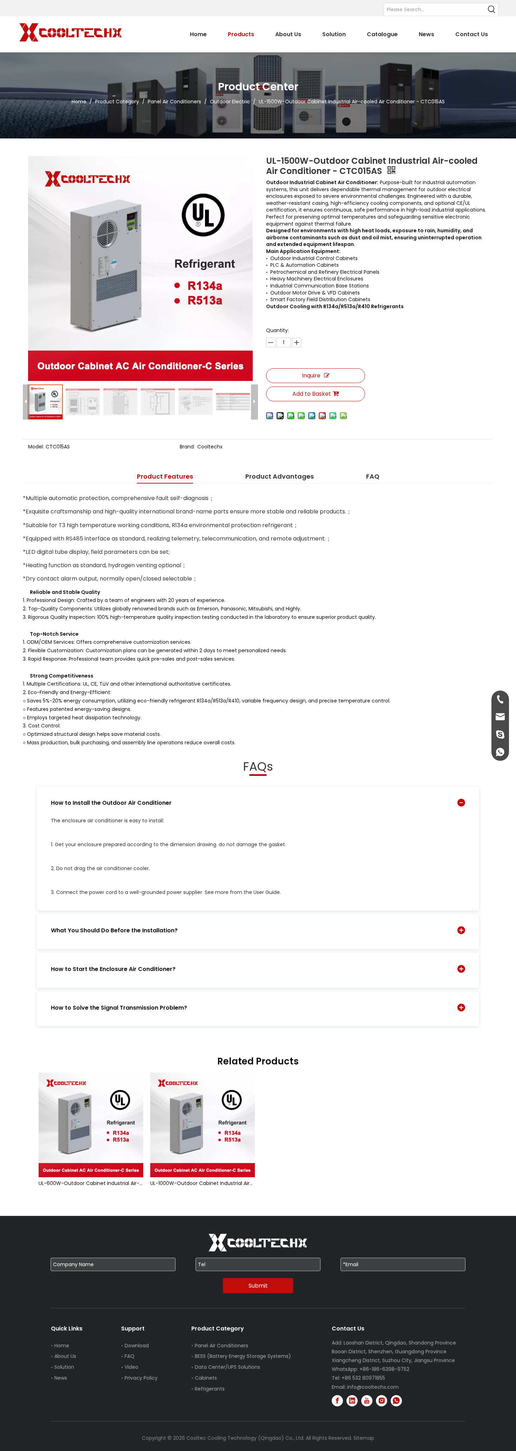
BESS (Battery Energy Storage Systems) (243, 1356)
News (60, 1377)
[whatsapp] (396, 1400)
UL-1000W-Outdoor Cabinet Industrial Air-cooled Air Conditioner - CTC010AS (202, 1183)
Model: (36, 446)
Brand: (187, 446)
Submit (258, 1286)
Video (131, 1367)
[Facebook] (337, 1400)
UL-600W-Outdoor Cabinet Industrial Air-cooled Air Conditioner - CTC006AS (91, 1183)
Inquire (311, 375)
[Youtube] (366, 1400)
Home (61, 1345)
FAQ (129, 1356)
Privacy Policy (141, 1377)
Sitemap (363, 1438)
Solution (64, 1367)
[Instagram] (381, 1400)
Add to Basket (311, 394)
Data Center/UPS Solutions (227, 1367)
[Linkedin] (352, 1400)
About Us (65, 1356)
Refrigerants (210, 1388)
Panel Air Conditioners (221, 1345)
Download (137, 1345)
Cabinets (206, 1377)
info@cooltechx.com (373, 1387)
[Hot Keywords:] (491, 9)
